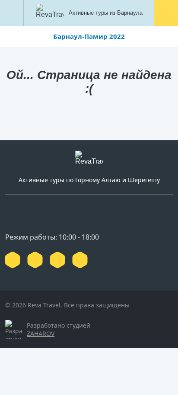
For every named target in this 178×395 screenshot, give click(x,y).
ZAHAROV (40, 333)
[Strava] (80, 260)
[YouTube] (35, 260)
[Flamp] (57, 260)
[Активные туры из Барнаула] (89, 160)
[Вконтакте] (12, 260)
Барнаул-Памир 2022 (89, 36)
